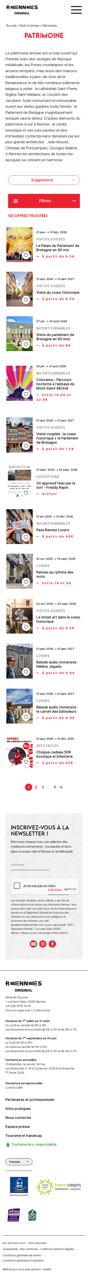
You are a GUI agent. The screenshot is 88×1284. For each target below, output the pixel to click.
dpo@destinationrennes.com (27, 924)
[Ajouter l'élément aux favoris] (26, 255)
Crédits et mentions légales (57, 1249)
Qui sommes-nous (14, 1243)
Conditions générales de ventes (22, 1255)
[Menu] (76, 10)
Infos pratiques (18, 1109)
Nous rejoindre (37, 1243)
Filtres (45, 200)
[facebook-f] (52, 944)
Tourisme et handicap (23, 1136)
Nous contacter (18, 1118)
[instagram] (42, 944)
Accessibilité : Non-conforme (20, 1249)
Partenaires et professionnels (29, 1100)
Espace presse (17, 1127)
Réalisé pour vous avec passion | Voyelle (27, 1269)
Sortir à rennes (29, 25)
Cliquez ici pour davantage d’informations (44, 932)
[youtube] (33, 944)
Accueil (11, 25)
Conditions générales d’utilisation (23, 1260)
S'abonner (55, 890)
